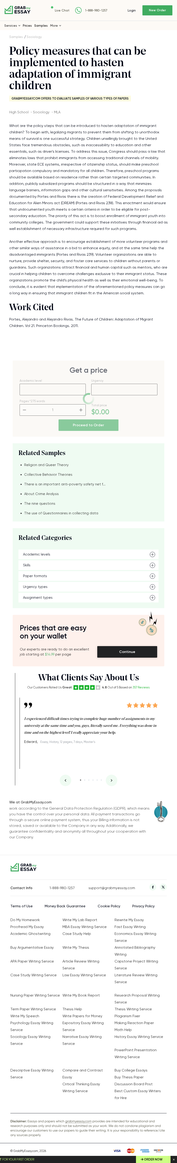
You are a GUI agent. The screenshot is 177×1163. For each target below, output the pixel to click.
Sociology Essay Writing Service (30, 1040)
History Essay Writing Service (139, 1036)
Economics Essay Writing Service (135, 937)
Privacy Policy (143, 906)
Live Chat (62, 10)
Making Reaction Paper (134, 1023)
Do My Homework (25, 920)
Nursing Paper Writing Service (35, 995)
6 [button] (101, 780)
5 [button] (97, 780)
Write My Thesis (75, 947)
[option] (90, 722)
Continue (127, 652)
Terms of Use (21, 906)
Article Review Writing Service (80, 964)
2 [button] (84, 780)
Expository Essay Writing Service (83, 1026)
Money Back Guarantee (65, 906)
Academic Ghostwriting (30, 933)
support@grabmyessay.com (108, 888)
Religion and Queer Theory (46, 465)
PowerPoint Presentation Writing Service (136, 1053)
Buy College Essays (131, 1070)
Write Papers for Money (82, 1016)
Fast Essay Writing (130, 927)
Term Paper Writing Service (33, 1009)
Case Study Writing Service (33, 975)
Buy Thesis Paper (129, 1077)
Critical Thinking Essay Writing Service (81, 1087)
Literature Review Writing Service (136, 978)
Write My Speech (24, 1016)
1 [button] (80, 780)
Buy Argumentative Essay (32, 947)
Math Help (123, 1030)
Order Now (153, 1159)
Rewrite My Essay (129, 920)
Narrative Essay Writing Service (82, 1040)
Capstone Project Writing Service (136, 964)
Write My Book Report (81, 995)
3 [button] (88, 780)
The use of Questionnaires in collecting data (61, 513)
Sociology (34, 37)
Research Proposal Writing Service (137, 998)
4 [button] (93, 780)
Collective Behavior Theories (48, 475)
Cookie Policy (109, 906)
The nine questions (39, 503)
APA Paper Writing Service (32, 961)
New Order (157, 10)
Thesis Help (72, 1009)
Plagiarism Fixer (127, 1016)
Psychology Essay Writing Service (31, 1026)
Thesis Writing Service (133, 1009)
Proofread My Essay (27, 927)
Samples (41, 25)
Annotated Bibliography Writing (135, 951)
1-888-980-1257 (96, 10)
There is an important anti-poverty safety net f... (65, 484)
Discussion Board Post (134, 1084)
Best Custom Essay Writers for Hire (138, 1094)
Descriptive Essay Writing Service (31, 1073)
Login (132, 10)
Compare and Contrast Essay (82, 1073)
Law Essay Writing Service (84, 975)
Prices (27, 25)
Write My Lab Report (79, 920)
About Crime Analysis (41, 494)
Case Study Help (76, 933)
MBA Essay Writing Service (84, 927)
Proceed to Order (88, 425)
